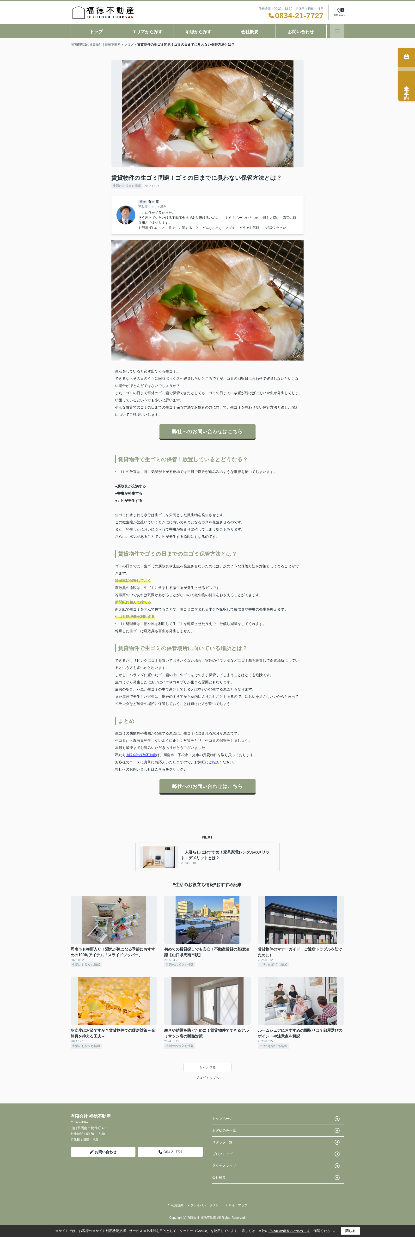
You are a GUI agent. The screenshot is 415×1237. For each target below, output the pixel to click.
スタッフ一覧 (222, 1142)
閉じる (350, 1231)
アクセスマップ (224, 1166)
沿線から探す (199, 31)
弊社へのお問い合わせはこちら (207, 431)
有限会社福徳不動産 (141, 755)
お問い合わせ (301, 31)
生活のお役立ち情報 (127, 186)
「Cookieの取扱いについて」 (288, 1231)
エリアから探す (147, 31)
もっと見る (207, 1067)
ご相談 (214, 762)
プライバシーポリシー (206, 1205)
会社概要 (249, 31)
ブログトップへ (207, 1078)
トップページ (222, 1119)
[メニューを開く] (337, 31)
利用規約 (177, 1205)
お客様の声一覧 (224, 1130)
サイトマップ (238, 1205)
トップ (96, 31)
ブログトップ (222, 1154)
